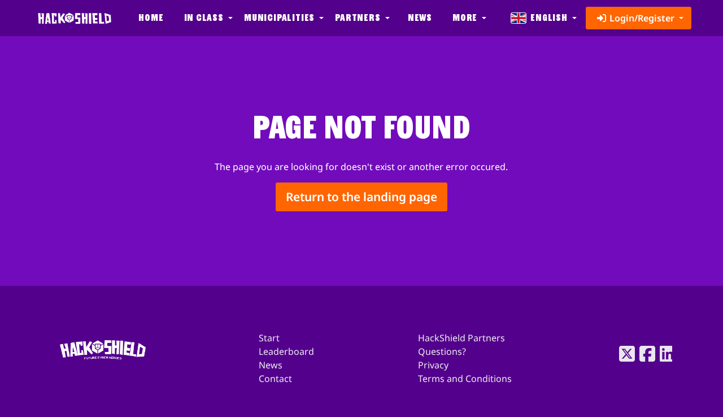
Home (150, 18)
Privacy (433, 365)
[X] (623, 354)
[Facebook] (644, 354)
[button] (207, 18)
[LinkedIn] (664, 354)
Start (269, 338)
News (420, 18)
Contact (275, 378)
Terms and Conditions (465, 378)
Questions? (442, 351)
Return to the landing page (361, 197)
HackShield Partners (461, 338)
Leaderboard (286, 351)
